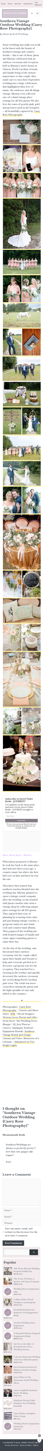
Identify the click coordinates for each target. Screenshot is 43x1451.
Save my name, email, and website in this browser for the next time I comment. (21, 1232)
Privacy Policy (26, 1445)
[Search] (33, 1252)
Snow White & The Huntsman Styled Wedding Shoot (26, 1380)
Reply (8, 1162)
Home (3, 4)
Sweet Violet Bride (14, 13)
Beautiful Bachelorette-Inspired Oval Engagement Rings (26, 1312)
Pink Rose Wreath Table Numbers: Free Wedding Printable (24, 1403)
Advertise (17, 4)
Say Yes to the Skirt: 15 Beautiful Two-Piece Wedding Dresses (24, 1347)
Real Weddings (20, 34)
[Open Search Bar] (32, 13)
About (10, 4)
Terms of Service (12, 1445)
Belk (12, 1014)
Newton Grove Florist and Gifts (20, 1017)
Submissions (28, 4)
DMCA (35, 1445)
